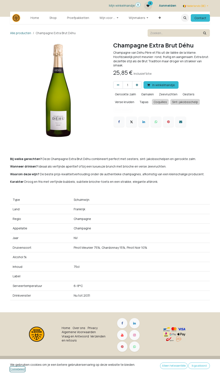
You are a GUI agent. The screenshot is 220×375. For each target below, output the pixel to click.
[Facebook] (119, 122)
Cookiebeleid (17, 369)
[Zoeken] (205, 33)
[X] (131, 122)
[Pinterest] (168, 122)
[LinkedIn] (144, 122)
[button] (185, 18)
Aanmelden (167, 5)
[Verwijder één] (118, 85)
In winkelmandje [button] (163, 85)
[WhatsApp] (156, 122)
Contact (200, 18)
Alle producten (20, 33)
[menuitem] (34, 18)
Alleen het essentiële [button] (174, 365)
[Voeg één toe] (137, 85)
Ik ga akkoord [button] (199, 365)
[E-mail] (181, 122)
